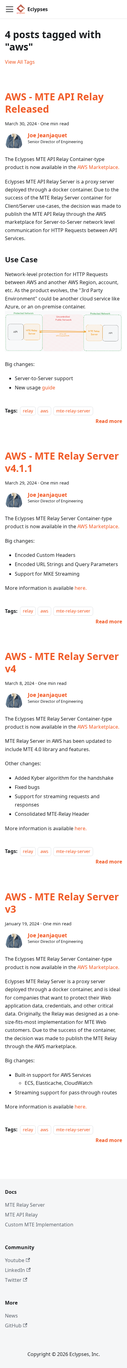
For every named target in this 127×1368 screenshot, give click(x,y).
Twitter (13, 1280)
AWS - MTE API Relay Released (54, 102)
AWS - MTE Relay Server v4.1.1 (62, 462)
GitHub (13, 1325)
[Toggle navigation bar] (9, 9)
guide (48, 387)
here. (81, 588)
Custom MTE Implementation (39, 1224)
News (11, 1315)
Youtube (14, 1260)
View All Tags (20, 61)
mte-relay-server (73, 411)
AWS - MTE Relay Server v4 (62, 662)
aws (44, 411)
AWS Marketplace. (98, 167)
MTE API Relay (21, 1214)
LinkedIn (15, 1270)
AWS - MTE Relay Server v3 (62, 902)
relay (28, 411)
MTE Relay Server (25, 1204)
